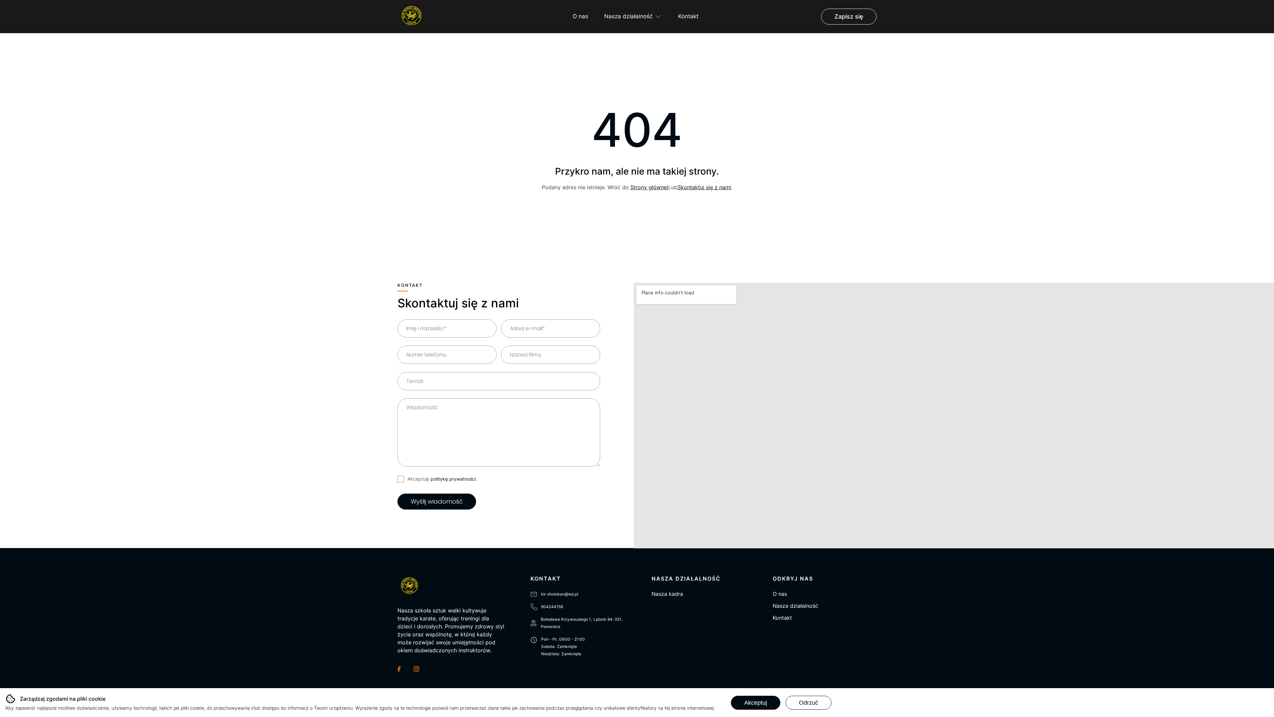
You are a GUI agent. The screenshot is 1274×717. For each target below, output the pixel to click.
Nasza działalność (628, 16)
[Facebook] (401, 669)
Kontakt (688, 16)
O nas (580, 16)
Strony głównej (649, 187)
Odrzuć (808, 702)
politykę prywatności (453, 479)
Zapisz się (848, 16)
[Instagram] (417, 669)
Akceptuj (755, 702)
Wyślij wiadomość (437, 501)
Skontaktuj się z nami (704, 187)
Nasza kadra (667, 594)
